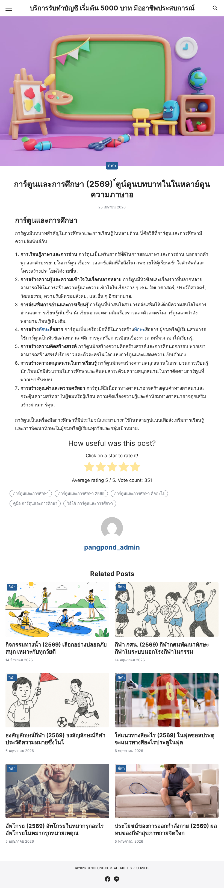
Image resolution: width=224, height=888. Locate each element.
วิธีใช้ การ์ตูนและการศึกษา (90, 503)
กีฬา (112, 165)
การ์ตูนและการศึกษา (31, 493)
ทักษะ (44, 329)
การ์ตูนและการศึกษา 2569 (81, 493)
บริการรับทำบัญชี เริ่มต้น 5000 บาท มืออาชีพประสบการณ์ (112, 8)
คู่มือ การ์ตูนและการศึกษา (35, 503)
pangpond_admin (112, 547)
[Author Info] (112, 537)
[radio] (89, 468)
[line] (116, 879)
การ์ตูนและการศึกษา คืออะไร (139, 493)
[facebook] (107, 879)
